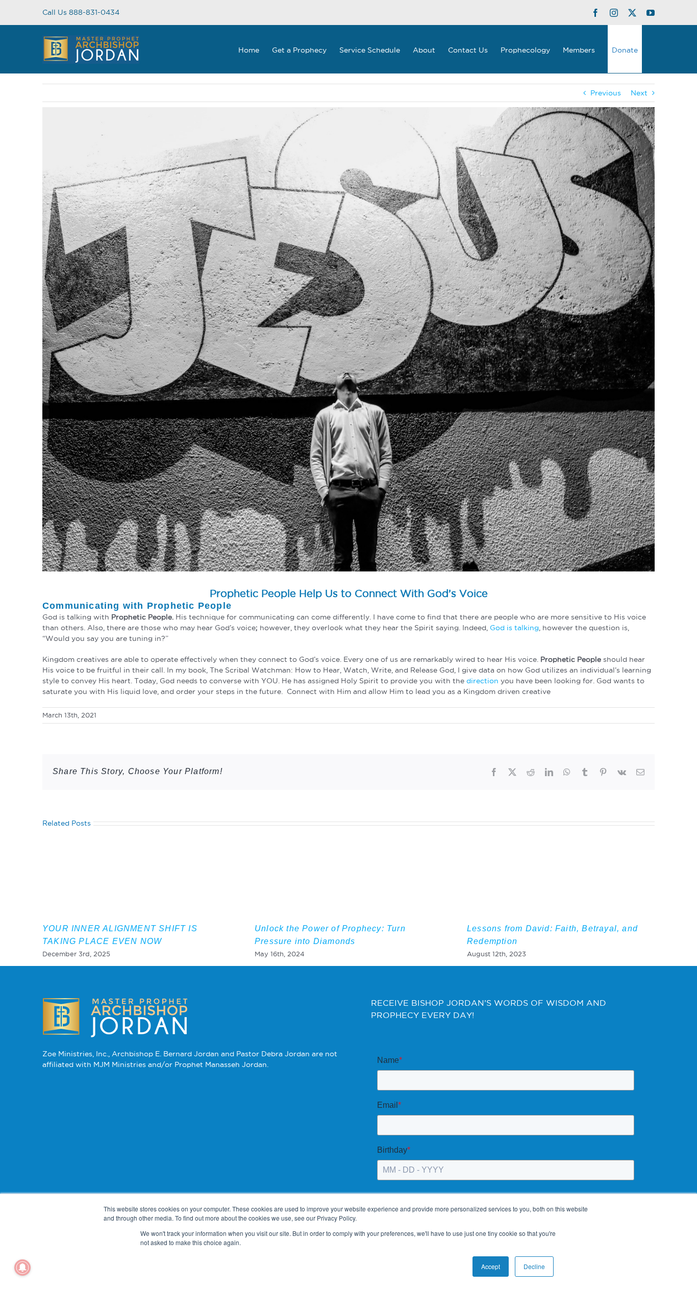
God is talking (514, 628)
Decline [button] (534, 1266)
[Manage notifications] (22, 1267)
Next (639, 93)
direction (482, 681)
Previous (605, 93)
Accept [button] (490, 1266)
